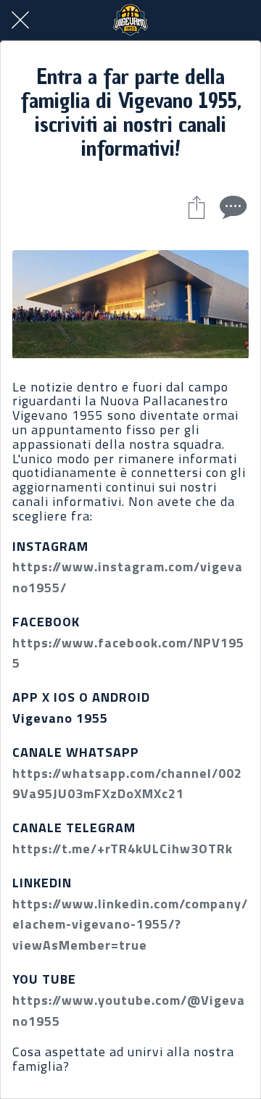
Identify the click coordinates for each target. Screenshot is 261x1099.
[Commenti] (231, 206)
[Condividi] (196, 206)
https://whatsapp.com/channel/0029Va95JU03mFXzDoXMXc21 (127, 783)
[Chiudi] (20, 20)
